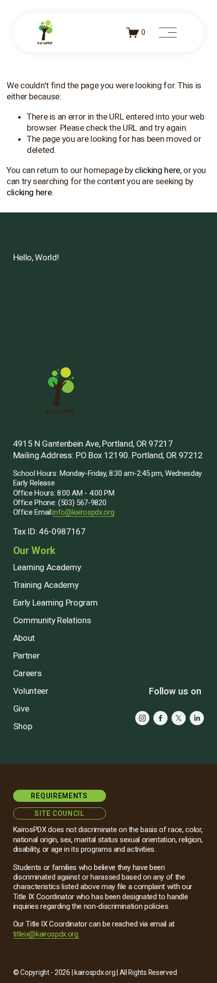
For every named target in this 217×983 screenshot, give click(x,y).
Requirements (59, 796)
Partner (26, 655)
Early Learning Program (55, 602)
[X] (179, 718)
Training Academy (46, 585)
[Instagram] (142, 718)
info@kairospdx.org (83, 512)
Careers (27, 673)
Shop (22, 726)
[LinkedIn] (197, 718)
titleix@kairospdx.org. (46, 934)
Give (21, 708)
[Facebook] (160, 718)
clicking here (157, 170)
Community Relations (52, 620)
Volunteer (30, 691)
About (24, 638)
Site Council (59, 813)
